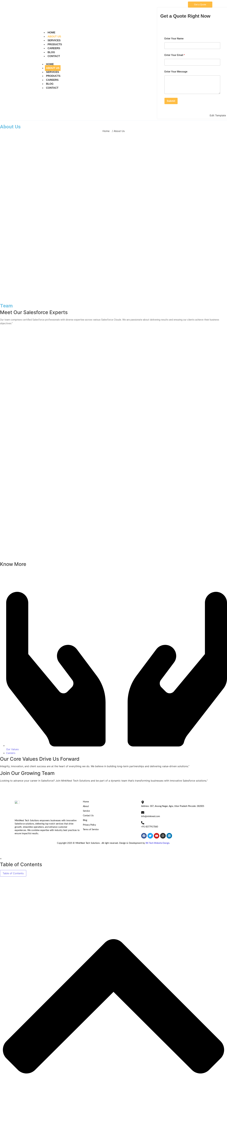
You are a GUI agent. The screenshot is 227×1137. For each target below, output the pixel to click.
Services (54, 40)
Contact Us (88, 816)
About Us (54, 36)
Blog (51, 52)
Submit (171, 100)
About (86, 806)
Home (51, 32)
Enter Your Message (175, 71)
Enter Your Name (173, 38)
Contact (54, 56)
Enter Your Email (174, 55)
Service (86, 811)
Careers (54, 48)
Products (55, 44)
